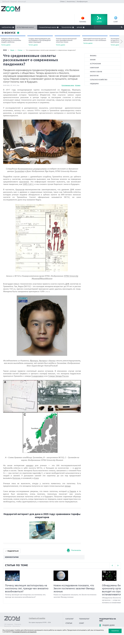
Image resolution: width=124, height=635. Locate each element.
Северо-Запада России (58, 376)
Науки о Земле (96, 71)
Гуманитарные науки (47, 27)
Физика (93, 55)
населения (24, 182)
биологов (20, 189)
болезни (16, 478)
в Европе (72, 491)
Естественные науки (25, 27)
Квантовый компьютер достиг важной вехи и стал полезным (94, 41)
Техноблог (84, 619)
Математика (7, 27)
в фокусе (8, 32)
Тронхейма (19, 171)
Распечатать (76, 550)
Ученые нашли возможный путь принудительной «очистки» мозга (66, 42)
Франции (34, 360)
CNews (62, 1)
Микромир (94, 67)
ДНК (67, 284)
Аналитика (71, 1)
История (77, 85)
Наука (99, 21)
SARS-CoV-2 (28, 184)
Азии (36, 478)
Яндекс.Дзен (108, 625)
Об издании (8, 624)
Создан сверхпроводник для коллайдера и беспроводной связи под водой (40, 42)
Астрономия (95, 63)
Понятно (115, 631)
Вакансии (7, 626)
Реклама (17, 624)
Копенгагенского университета (32, 169)
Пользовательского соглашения (24, 632)
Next (121, 42)
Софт (115, 21)
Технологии (66, 27)
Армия (79, 27)
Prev (112, 565)
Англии (52, 360)
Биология (94, 75)
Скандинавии (37, 376)
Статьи (20, 50)
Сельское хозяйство (98, 79)
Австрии (43, 360)
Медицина (94, 83)
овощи (68, 486)
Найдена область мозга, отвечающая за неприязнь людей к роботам (11, 42)
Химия (92, 59)
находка (29, 465)
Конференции (82, 1)
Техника (82, 21)
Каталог (70, 619)
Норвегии (65, 90)
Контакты (16, 626)
